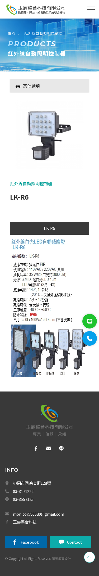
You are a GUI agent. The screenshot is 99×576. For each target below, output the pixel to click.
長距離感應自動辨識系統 (47, 498)
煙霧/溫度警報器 (42, 521)
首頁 (12, 33)
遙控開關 (36, 475)
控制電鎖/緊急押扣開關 (46, 463)
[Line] (89, 321)
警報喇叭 (36, 394)
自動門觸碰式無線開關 (46, 556)
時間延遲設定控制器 (44, 383)
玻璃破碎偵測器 (41, 417)
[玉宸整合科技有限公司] (35, 9)
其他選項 (31, 86)
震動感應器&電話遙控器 (47, 440)
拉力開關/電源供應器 (45, 429)
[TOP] (89, 557)
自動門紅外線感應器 (44, 544)
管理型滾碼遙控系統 (44, 486)
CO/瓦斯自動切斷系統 (46, 510)
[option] (49, 137)
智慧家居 (35, 94)
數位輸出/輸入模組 (43, 567)
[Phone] (89, 338)
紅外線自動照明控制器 (43, 33)
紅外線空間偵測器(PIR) (46, 452)
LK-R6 (49, 228)
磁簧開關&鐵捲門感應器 (47, 406)
